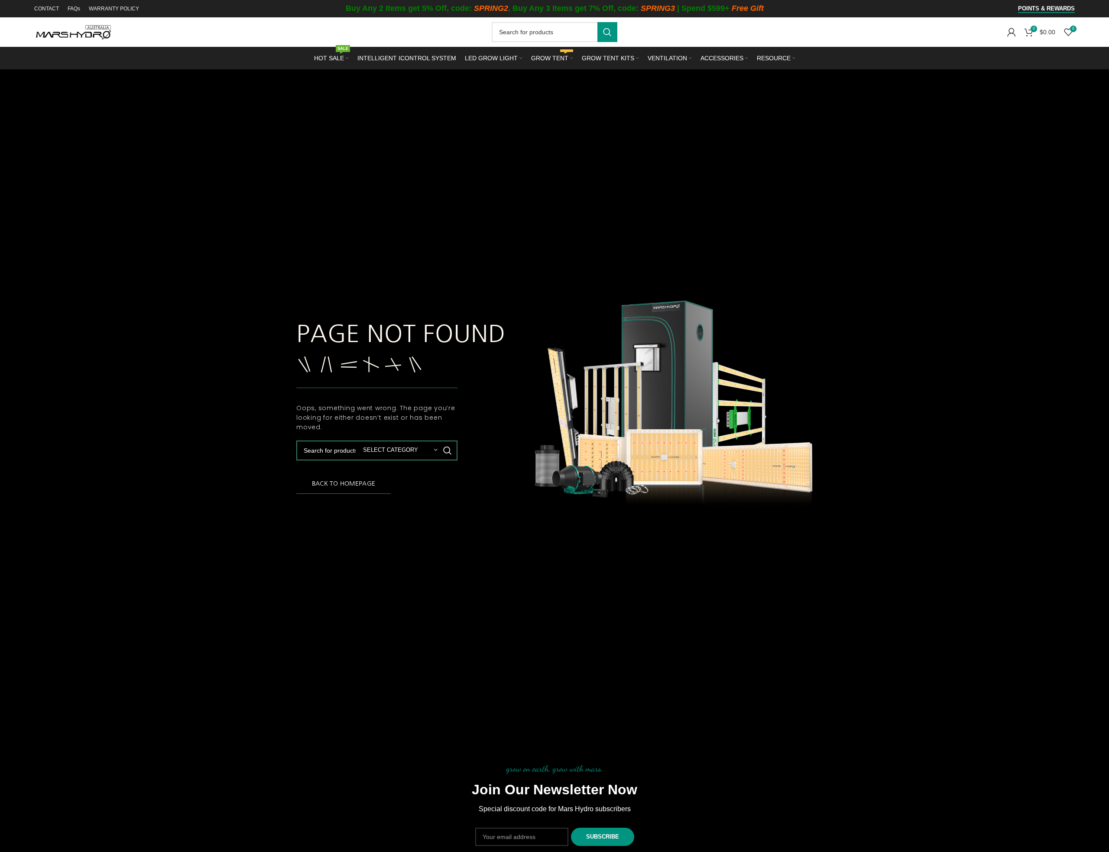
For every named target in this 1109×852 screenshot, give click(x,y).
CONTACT (46, 9)
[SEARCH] (607, 32)
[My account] (1011, 32)
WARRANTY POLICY (114, 9)
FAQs (74, 9)
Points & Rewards (1046, 8)
